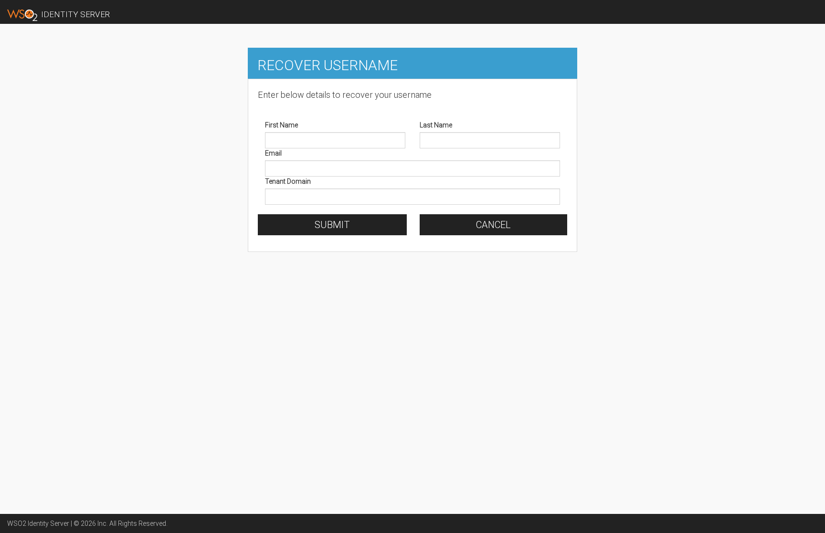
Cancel (493, 224)
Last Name (436, 125)
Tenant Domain (288, 181)
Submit (332, 224)
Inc (101, 523)
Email (273, 153)
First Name (281, 125)
